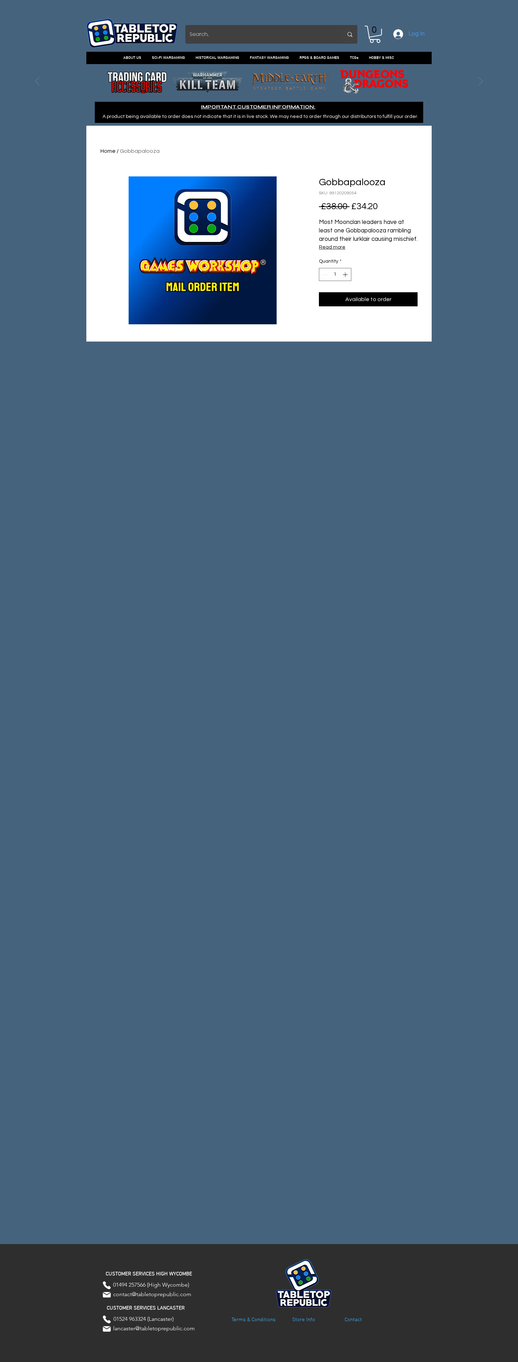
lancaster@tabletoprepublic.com (154, 1328)
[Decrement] (324, 274)
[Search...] (350, 34)
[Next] (481, 81)
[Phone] (106, 1285)
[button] (375, 34)
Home (108, 151)
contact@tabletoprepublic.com (152, 1294)
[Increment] (345, 274)
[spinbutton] (335, 274)
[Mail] (106, 1294)
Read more (332, 247)
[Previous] (37, 81)
